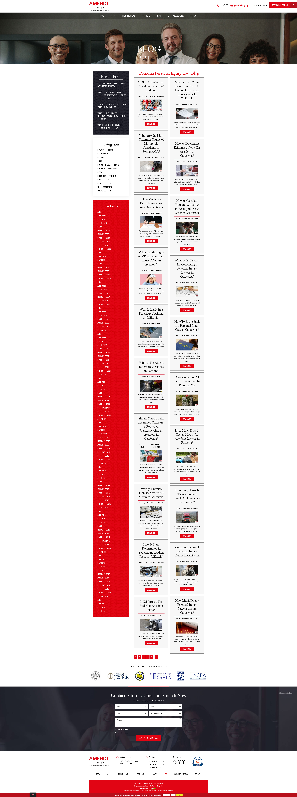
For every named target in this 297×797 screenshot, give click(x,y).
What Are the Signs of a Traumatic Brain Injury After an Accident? (151, 258)
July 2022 (101, 334)
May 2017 (101, 563)
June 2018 (101, 515)
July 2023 (101, 308)
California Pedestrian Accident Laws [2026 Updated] (151, 86)
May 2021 (101, 385)
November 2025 (103, 241)
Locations (146, 16)
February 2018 (103, 530)
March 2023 (102, 319)
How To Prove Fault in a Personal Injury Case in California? (187, 325)
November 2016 (103, 585)
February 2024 (103, 297)
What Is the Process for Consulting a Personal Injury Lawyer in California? (187, 268)
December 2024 (103, 274)
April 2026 (102, 223)
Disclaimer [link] (145, 786)
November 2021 (103, 363)
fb (175, 762)
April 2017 (102, 566)
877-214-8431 (159, 764)
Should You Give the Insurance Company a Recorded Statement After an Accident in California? (151, 428)
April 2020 (102, 433)
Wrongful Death (192, 218)
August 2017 (102, 552)
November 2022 (103, 326)
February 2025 (103, 267)
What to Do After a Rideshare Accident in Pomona (151, 367)
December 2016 (103, 581)
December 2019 (103, 448)
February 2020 (103, 441)
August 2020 (103, 419)
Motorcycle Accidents (156, 157)
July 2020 (101, 422)
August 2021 (102, 374)
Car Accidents (156, 323)
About (113, 16)
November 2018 (103, 496)
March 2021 (102, 393)
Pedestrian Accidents (156, 96)
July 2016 (101, 600)
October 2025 (103, 245)
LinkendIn (179, 762)
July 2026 (101, 212)
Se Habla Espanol (181, 774)
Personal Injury (156, 213)
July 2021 (101, 378)
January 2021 (103, 400)
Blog (159, 16)
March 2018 (102, 526)
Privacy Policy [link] (159, 786)
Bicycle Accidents (105, 150)
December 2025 (103, 238)
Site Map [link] (152, 786)
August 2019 (102, 463)
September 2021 (104, 371)
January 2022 (103, 356)
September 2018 (104, 504)
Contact (193, 16)
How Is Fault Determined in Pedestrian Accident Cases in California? (151, 550)
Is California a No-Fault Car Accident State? (151, 606)
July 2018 (101, 511)
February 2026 (103, 230)
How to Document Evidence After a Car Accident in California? (187, 149)
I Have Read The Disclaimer (123, 733)
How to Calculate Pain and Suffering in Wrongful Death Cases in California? (187, 207)
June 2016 (101, 603)
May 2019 (101, 474)
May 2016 (101, 607)
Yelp (183, 762)
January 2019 (103, 489)
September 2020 (104, 415)
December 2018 (103, 492)
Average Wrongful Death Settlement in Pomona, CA (187, 381)
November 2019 (103, 452)
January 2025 (103, 271)
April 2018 (102, 522)
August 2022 (103, 330)
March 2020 (102, 437)
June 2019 (101, 470)
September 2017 (104, 548)
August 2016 (102, 596)
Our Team (141, 774)
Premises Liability (156, 503)
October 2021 (103, 367)
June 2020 (101, 426)
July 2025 (101, 252)
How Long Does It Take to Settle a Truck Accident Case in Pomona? (187, 496)
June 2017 (101, 559)
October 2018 (103, 500)
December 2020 (103, 404)
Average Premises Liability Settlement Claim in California (151, 493)
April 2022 (102, 345)
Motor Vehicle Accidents (108, 165)
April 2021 (102, 389)
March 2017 (102, 570)
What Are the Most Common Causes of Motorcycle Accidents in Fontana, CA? (151, 143)
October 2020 (103, 411)
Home (102, 16)
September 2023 (104, 304)
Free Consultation (280, 5)
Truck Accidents (192, 508)
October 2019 (103, 456)
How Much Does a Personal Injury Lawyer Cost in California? (187, 607)
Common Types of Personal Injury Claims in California (187, 551)
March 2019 (102, 481)
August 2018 (102, 507)
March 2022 (102, 348)
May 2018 (101, 518)
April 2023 (102, 315)
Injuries (101, 161)
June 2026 (101, 215)
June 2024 (101, 286)
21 (151, 657)
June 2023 (101, 311)
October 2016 (103, 589)
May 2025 (101, 260)
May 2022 (101, 341)
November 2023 (103, 300)
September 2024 (104, 278)
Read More (151, 124)
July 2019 (101, 467)
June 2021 (101, 382)
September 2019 (104, 459)
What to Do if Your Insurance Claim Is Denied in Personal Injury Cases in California (187, 90)
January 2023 (103, 323)
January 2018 (103, 533)
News (99, 172)
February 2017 (103, 574)
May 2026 (101, 219)
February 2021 (103, 396)
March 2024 (102, 293)
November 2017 (103, 541)
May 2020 (101, 430)
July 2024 (101, 282)
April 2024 (102, 289)
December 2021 (103, 360)
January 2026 (103, 234)
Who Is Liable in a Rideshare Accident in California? (151, 313)
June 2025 (101, 256)
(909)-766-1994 (239, 5)
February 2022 (103, 352)
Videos (154, 774)
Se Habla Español (261, 5)
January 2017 (103, 577)
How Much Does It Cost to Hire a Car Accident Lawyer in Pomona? (187, 436)
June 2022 (101, 337)
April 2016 (102, 611)
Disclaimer (117, 729)
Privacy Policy (124, 729)
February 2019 (103, 485)
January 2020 (103, 445)
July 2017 (101, 555)
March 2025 (102, 263)
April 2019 (102, 478)
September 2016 (104, 592)
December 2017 (103, 537)
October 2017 (103, 544)
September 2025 (104, 249)
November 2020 (103, 407)
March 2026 (102, 226)
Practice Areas (128, 16)
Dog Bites (101, 157)
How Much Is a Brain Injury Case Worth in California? (151, 203)
